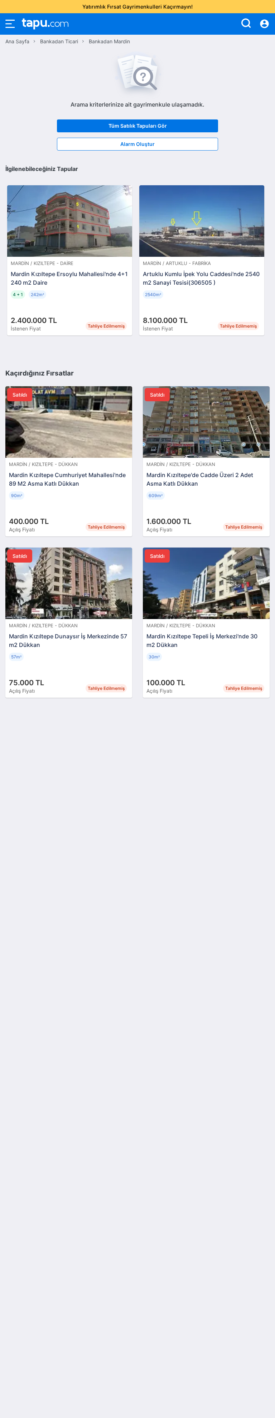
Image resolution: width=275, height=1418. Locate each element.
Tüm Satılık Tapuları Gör (137, 126)
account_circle (264, 24)
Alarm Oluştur (137, 144)
